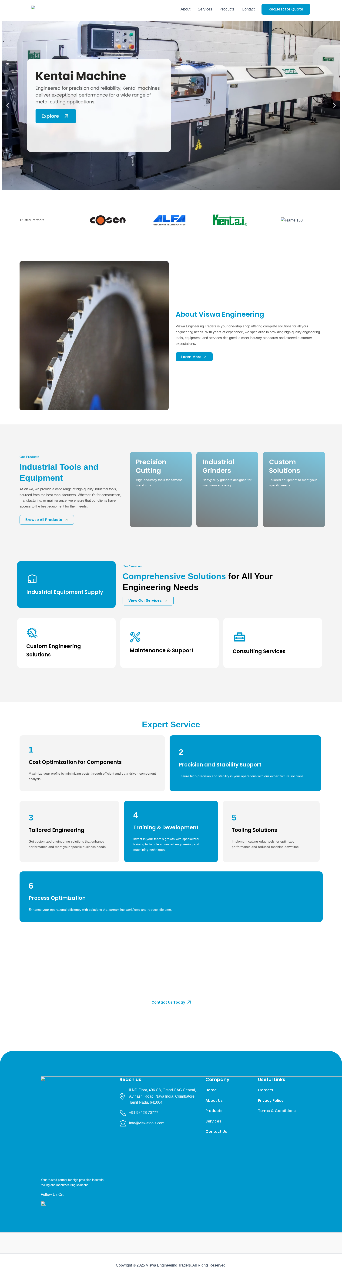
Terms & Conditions (277, 1110)
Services (205, 9)
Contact (248, 9)
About (185, 9)
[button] (286, 9)
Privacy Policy (270, 1100)
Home (211, 1090)
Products (227, 9)
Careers (265, 1090)
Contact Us (216, 1131)
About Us (214, 1100)
